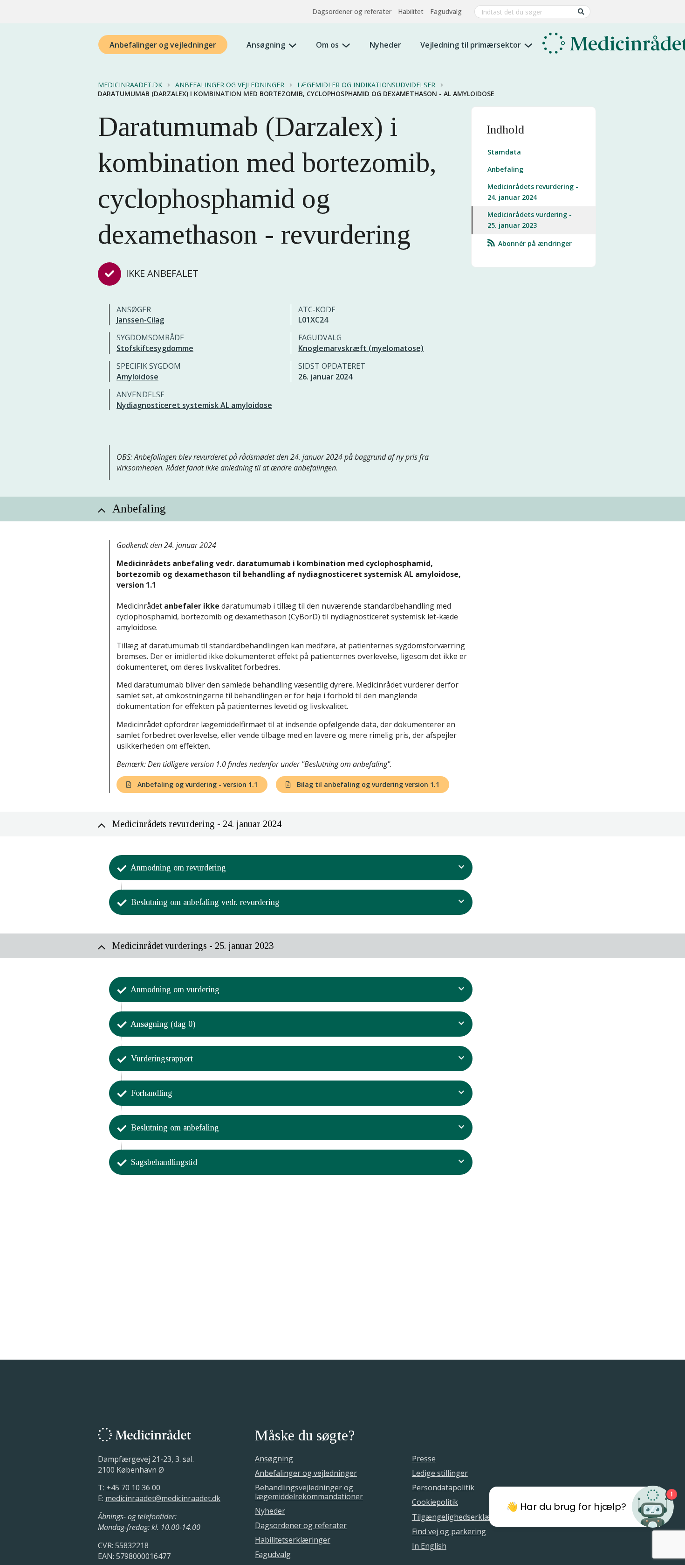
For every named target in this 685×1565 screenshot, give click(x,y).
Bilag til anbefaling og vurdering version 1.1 (367, 784)
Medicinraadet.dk (130, 85)
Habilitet (411, 11)
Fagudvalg (446, 11)
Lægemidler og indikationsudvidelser (366, 85)
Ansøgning (266, 45)
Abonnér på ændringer (534, 243)
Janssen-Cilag (140, 320)
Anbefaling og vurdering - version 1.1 (197, 784)
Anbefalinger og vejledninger (163, 45)
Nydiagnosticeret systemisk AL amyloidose (194, 405)
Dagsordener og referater (351, 11)
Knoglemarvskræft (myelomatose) (361, 348)
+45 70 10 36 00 (133, 1487)
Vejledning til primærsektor (470, 45)
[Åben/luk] (461, 867)
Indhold (505, 129)
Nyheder (385, 45)
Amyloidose (137, 377)
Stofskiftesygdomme (154, 348)
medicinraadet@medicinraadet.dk (162, 1498)
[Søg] (581, 11)
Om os (327, 45)
